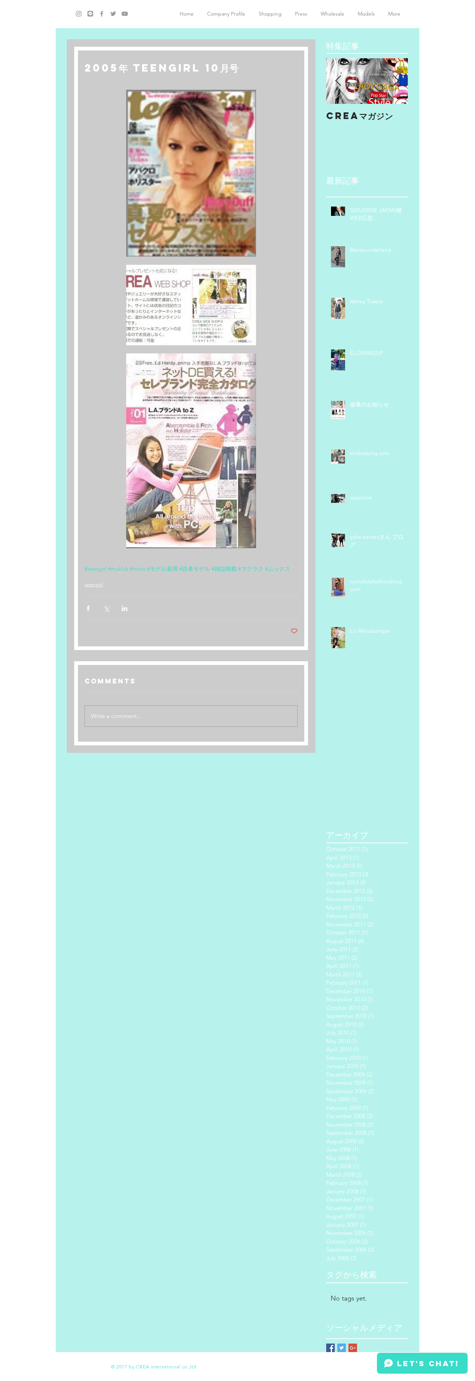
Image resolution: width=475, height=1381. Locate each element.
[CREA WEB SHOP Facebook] (101, 13)
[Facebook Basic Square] (330, 1348)
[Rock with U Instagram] (78, 13)
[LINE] (90, 13)
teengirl (94, 584)
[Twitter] (113, 13)
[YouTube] (124, 13)
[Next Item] (396, 81)
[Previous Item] (338, 81)
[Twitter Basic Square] (341, 1348)
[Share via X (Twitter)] (106, 608)
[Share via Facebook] (88, 608)
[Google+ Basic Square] (352, 1348)
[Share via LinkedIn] (124, 608)
